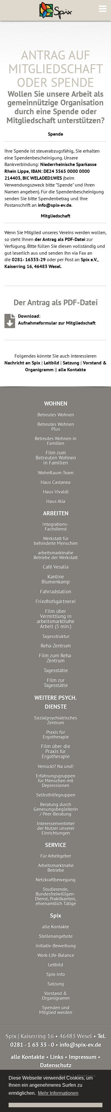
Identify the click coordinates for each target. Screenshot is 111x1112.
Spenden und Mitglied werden (55, 1009)
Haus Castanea (55, 482)
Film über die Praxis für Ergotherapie (55, 751)
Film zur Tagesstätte (56, 683)
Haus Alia (55, 501)
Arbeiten (55, 513)
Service (55, 845)
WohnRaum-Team (55, 472)
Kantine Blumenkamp (55, 579)
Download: (29, 316)
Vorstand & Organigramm (56, 995)
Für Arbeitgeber (55, 855)
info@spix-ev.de (54, 205)
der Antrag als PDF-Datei (60, 239)
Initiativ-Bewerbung (56, 945)
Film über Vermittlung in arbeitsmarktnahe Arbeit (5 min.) (55, 619)
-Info (55, 974)
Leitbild (51, 363)
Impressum (82, 1057)
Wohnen (55, 403)
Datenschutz (55, 1065)
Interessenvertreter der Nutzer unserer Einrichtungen (56, 828)
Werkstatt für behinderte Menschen (56, 540)
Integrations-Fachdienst (55, 526)
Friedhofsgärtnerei (56, 601)
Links (56, 1057)
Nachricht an (22, 363)
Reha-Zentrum (56, 645)
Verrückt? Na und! (55, 766)
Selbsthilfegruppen (55, 794)
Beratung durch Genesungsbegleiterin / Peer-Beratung (55, 809)
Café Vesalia (55, 566)
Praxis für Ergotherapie (56, 734)
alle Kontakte (72, 369)
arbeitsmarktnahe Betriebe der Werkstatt (55, 555)
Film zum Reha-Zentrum (56, 658)
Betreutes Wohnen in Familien (55, 440)
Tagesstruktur (55, 636)
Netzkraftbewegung (55, 879)
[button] (55, 1105)
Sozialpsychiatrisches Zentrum (55, 720)
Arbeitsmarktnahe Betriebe (55, 867)
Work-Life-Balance (55, 955)
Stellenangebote (56, 936)
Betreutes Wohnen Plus (55, 426)
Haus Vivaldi (55, 491)
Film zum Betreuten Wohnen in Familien (56, 457)
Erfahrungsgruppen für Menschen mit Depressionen (55, 780)
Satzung (71, 363)
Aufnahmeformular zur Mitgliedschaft (57, 323)
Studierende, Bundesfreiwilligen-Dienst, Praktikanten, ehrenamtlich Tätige (55, 896)
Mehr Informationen (58, 1093)
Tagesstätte (56, 670)
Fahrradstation (55, 591)
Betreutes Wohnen (55, 414)
